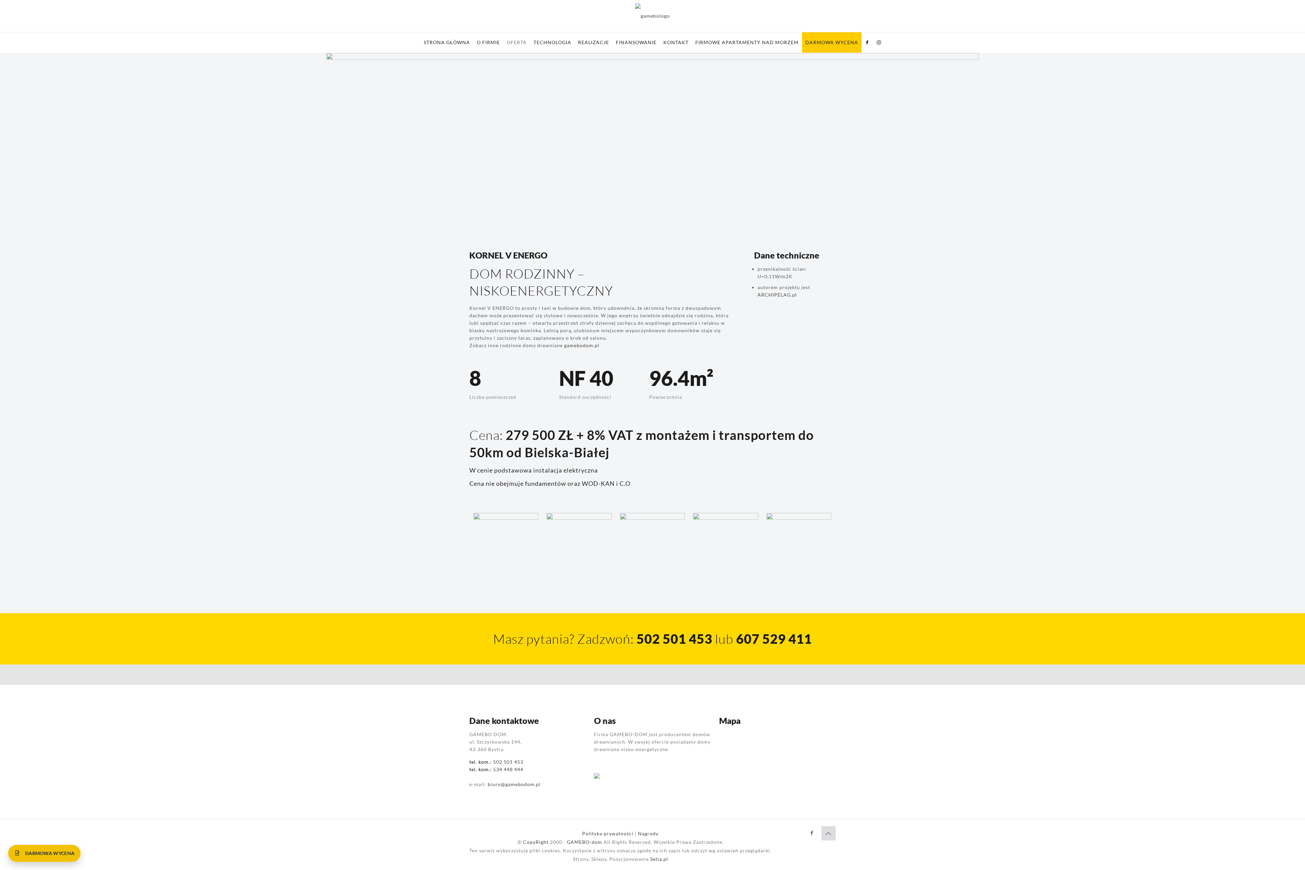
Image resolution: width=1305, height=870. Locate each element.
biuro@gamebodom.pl (514, 784)
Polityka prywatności (607, 833)
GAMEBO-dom (584, 842)
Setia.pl (659, 859)
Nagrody (648, 833)
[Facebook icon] (812, 833)
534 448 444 (508, 769)
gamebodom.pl (581, 345)
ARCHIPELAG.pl (777, 295)
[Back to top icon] (828, 833)
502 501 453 (508, 762)
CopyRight (536, 842)
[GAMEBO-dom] (652, 16)
